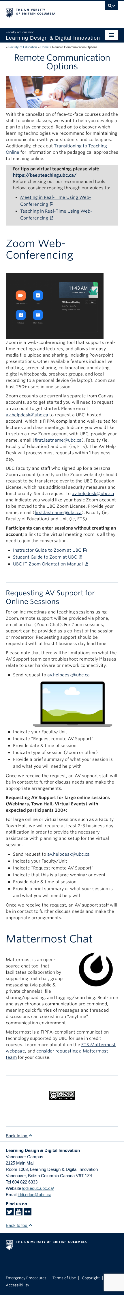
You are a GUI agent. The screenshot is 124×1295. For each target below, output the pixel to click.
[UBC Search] (111, 7)
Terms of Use (64, 1278)
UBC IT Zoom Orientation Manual (48, 564)
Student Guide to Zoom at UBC (45, 557)
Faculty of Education (22, 47)
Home (44, 47)
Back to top (17, 1135)
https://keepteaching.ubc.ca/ (44, 175)
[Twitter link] (10, 1213)
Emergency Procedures (26, 1278)
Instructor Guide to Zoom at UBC (47, 550)
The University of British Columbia (45, 12)
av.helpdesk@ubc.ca (93, 493)
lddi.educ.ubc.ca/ (38, 1188)
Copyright (91, 1278)
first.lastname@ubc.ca (58, 440)
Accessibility (17, 1285)
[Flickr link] (27, 1213)
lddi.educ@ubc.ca (34, 1194)
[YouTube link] (18, 1213)
